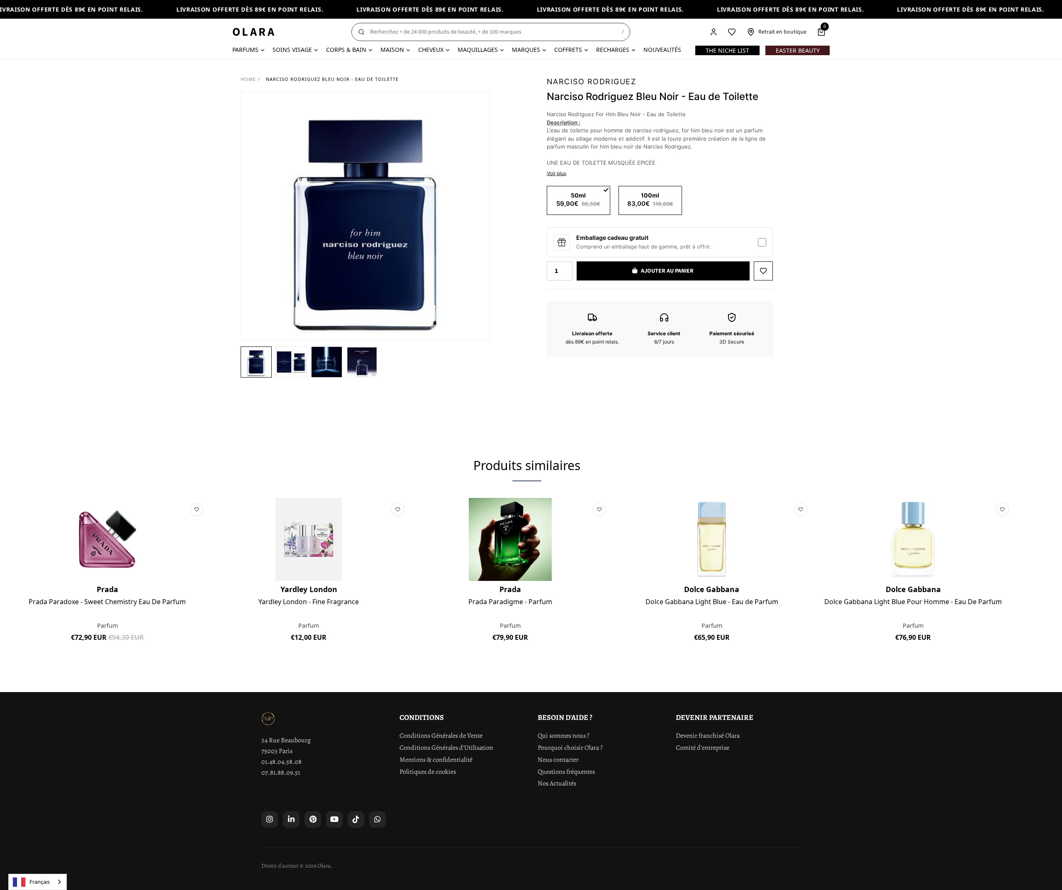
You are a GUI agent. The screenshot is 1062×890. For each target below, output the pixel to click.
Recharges (612, 50)
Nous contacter (558, 759)
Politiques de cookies (427, 771)
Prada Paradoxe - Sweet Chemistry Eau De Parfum (107, 602)
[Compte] (713, 32)
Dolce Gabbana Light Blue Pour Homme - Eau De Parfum (913, 602)
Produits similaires (526, 465)
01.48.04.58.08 (281, 761)
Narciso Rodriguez (591, 81)
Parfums (245, 50)
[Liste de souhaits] (731, 32)
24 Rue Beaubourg (286, 740)
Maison (392, 50)
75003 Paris (276, 751)
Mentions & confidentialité (436, 759)
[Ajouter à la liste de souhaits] (763, 270)
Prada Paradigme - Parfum (510, 602)
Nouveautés (662, 50)
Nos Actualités (557, 783)
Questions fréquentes (566, 771)
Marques (526, 50)
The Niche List (727, 50)
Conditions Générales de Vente (440, 735)
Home (248, 79)
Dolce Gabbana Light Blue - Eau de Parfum (711, 602)
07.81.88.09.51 (280, 772)
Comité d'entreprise (702, 747)
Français (39, 881)
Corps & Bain (346, 50)
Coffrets (568, 50)
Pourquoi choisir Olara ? (570, 747)
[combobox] (37, 882)
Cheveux (430, 50)
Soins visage (292, 50)
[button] (256, 362)
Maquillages (478, 50)
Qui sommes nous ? (563, 735)
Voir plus (556, 173)
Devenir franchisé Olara (708, 735)
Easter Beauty (798, 50)
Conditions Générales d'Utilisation (446, 747)
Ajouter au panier (107, 656)
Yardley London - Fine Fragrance (308, 602)
